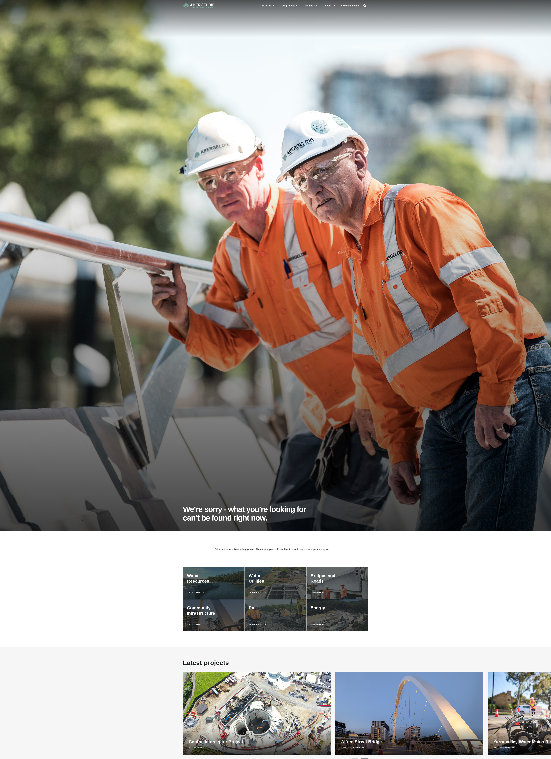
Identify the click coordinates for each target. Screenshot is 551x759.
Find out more (194, 592)
